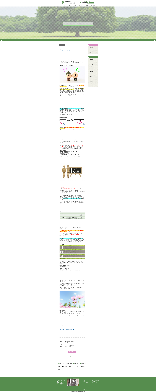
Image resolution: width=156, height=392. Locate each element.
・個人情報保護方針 (85, 389)
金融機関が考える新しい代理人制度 (61, 368)
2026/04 (91, 69)
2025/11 (91, 81)
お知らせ (87, 5)
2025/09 (91, 86)
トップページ (63, 5)
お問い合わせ (91, 2)
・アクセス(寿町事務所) (85, 382)
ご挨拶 (69, 5)
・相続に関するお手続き (94, 382)
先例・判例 (91, 47)
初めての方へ (81, 5)
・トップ (83, 380)
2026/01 (91, 76)
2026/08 (91, 59)
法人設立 (91, 52)
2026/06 (91, 64)
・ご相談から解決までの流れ (95, 380)
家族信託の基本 (82, 366)
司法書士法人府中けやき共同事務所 (65, 50)
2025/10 (91, 83)
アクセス (74, 5)
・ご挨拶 (83, 381)
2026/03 (91, 71)
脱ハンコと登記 (75, 366)
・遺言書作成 (93, 381)
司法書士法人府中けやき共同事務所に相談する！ (67, 329)
